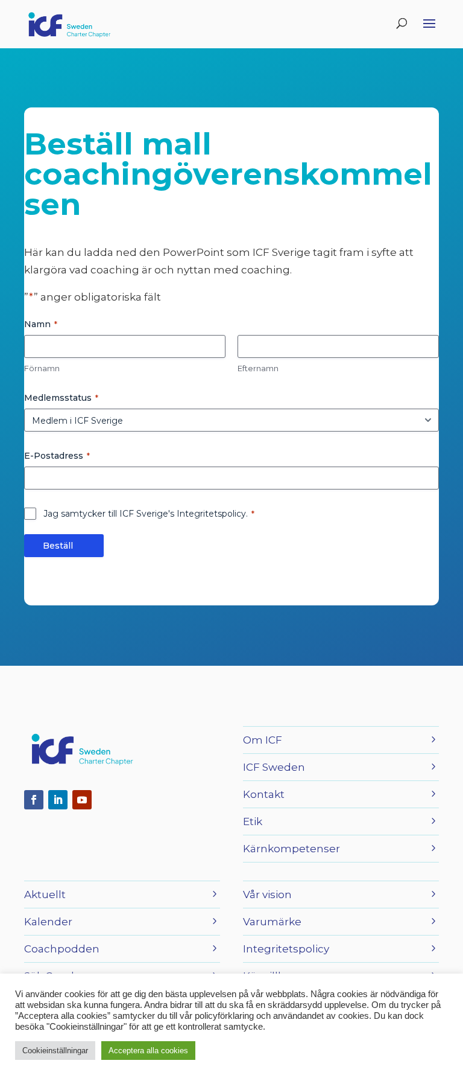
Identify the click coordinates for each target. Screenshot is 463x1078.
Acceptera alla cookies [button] (148, 1050)
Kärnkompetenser (291, 849)
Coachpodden (61, 949)
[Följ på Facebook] (33, 799)
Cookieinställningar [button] (55, 1050)
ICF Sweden (274, 767)
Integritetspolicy (286, 949)
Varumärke (272, 922)
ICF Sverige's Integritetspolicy (182, 513)
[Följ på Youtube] (82, 799)
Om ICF (262, 740)
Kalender (48, 922)
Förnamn (42, 368)
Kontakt (264, 794)
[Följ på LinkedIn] (58, 799)
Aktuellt (45, 894)
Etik (252, 821)
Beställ (58, 545)
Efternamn (258, 368)
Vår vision (267, 894)
